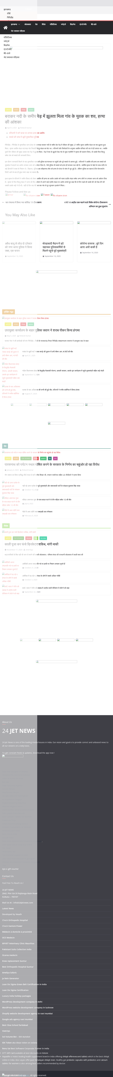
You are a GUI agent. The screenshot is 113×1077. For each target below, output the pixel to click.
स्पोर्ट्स (63, 24)
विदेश (43, 24)
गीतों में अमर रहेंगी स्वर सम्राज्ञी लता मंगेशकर (37, 511)
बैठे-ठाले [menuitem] (7, 53)
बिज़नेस (72, 24)
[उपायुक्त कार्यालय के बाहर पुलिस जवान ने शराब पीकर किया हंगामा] (56, 318)
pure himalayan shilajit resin (42, 1060)
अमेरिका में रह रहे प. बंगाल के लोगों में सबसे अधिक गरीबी (41, 575)
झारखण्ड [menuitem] (7, 9)
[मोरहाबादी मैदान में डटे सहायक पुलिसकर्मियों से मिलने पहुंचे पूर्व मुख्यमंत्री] (56, 223)
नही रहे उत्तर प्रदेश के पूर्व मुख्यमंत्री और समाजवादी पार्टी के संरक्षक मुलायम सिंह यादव (51, 485)
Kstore (45, 1053)
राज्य (55, 458)
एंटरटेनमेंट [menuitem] (8, 49)
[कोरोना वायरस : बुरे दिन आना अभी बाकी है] (94, 223)
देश (36, 24)
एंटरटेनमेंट (83, 24)
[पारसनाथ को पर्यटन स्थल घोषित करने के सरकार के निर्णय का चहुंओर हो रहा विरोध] (56, 452)
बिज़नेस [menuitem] (7, 45)
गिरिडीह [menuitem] (10, 17)
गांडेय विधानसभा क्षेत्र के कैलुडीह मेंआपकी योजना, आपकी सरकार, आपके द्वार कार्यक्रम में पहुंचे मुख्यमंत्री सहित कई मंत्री (63, 370)
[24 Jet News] (5, 27)
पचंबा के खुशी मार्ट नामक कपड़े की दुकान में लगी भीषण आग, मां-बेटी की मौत (47, 351)
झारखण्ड (14, 24)
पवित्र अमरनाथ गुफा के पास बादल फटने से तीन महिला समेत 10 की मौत (46, 499)
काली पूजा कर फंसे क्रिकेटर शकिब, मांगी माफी (31, 544)
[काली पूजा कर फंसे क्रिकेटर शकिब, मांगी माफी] (56, 532)
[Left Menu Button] (3, 4)
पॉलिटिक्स (53, 24)
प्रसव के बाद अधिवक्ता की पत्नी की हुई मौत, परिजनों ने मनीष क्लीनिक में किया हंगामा (50, 389)
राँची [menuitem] (8, 13)
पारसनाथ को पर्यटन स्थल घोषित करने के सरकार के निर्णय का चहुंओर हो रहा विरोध (52, 464)
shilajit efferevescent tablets (75, 1056)
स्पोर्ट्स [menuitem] (6, 41)
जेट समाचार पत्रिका (18, 31)
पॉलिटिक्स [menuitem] (8, 37)
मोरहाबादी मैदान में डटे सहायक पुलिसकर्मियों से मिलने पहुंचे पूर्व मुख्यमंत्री (54, 247)
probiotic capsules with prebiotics (81, 1060)
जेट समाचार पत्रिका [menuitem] (11, 57)
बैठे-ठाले (93, 24)
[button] (18, 24)
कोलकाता (28, 24)
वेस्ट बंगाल (43, 538)
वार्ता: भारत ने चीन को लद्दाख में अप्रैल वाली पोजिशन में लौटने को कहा (45, 588)
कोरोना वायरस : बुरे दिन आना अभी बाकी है (91, 245)
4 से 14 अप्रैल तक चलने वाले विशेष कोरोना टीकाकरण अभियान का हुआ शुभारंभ (85, 204)
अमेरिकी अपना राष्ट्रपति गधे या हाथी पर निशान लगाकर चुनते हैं (43, 563)
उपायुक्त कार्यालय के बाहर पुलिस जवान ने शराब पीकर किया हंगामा (42, 330)
